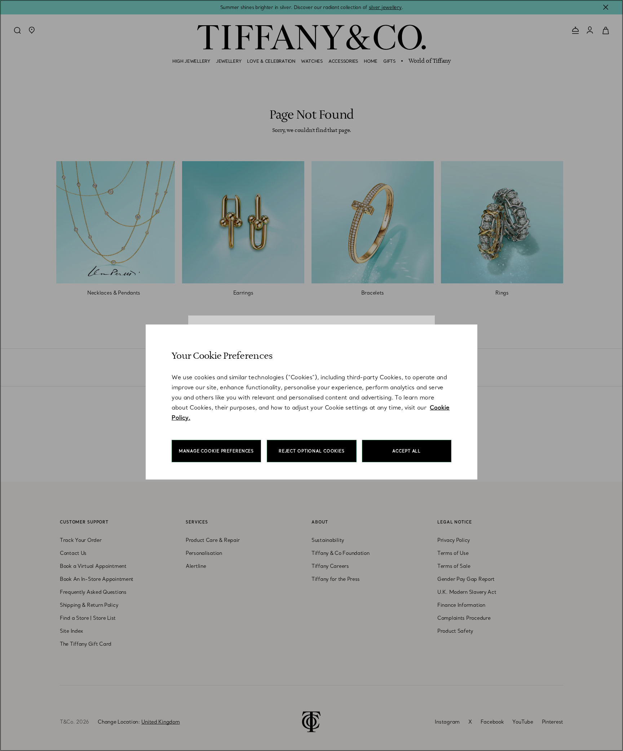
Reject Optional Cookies (312, 451)
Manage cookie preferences (216, 451)
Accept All (406, 451)
